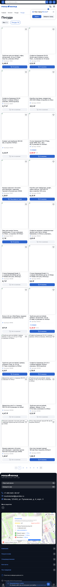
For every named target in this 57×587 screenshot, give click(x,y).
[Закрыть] (53, 12)
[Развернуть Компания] (54, 548)
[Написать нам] (50, 2)
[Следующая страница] (40, 467)
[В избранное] (25, 29)
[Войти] (54, 2)
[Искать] (46, 2)
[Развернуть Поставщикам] (54, 570)
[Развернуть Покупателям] (54, 554)
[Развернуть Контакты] (54, 564)
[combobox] (26, 2)
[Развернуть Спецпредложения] (54, 559)
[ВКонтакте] (2, 507)
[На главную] (9, 6)
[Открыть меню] (2, 2)
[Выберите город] (54, 6)
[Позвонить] (50, 6)
